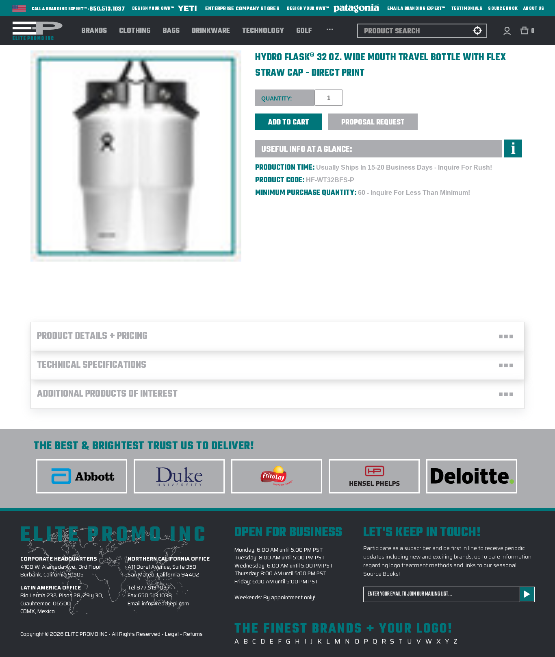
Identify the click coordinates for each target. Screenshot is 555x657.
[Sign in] (507, 30)
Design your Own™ (154, 8)
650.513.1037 (107, 9)
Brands (94, 31)
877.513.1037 (153, 587)
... (329, 28)
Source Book (503, 8)
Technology (263, 31)
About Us (533, 8)
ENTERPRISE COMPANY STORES (242, 8)
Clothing (134, 31)
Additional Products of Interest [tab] (107, 394)
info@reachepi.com (165, 603)
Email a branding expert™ (416, 8)
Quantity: (276, 98)
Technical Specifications (91, 365)
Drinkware (211, 31)
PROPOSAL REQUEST (373, 123)
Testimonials (467, 8)
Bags (171, 31)
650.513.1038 (155, 595)
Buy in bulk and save (443, 117)
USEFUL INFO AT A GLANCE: (306, 149)
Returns (193, 634)
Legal (172, 634)
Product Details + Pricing (92, 336)
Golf (304, 31)
